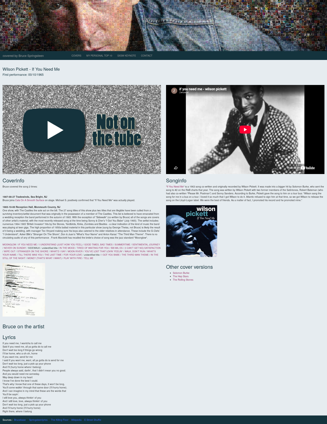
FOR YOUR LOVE (73, 254)
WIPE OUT (9, 251)
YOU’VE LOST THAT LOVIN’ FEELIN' (104, 251)
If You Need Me (175, 186)
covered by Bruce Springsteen (23, 55)
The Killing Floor (59, 419)
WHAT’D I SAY (58, 251)
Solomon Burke (181, 272)
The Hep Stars (181, 276)
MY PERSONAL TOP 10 (99, 55)
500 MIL (115, 247)
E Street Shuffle (92, 419)
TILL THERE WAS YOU (30, 254)
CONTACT (146, 55)
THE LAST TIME (53, 254)
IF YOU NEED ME (28, 244)
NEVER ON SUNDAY (15, 247)
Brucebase (20, 419)
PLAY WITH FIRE (73, 258)
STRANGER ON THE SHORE (32, 251)
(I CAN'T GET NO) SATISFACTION (143, 247)
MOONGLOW (9, 244)
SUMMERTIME (123, 244)
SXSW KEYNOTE (126, 55)
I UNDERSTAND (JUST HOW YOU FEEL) (60, 244)
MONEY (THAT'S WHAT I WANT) (44, 258)
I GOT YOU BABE (111, 254)
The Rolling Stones (183, 279)
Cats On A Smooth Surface (29, 200)
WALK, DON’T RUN (135, 251)
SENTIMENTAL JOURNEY (146, 244)
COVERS (76, 55)
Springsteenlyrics (38, 419)
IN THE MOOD (67, 247)
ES (121, 247)
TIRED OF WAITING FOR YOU (93, 247)
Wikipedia (76, 419)
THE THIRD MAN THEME (135, 254)
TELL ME (88, 258)
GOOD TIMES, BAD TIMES (98, 244)
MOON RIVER (75, 251)
